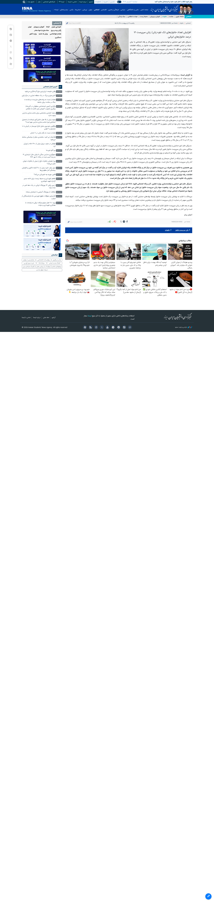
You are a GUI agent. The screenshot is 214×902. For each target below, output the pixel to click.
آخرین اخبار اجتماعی (50, 86)
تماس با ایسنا (72, 1)
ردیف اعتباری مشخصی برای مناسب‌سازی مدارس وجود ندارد (38, 114)
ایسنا (164, 8)
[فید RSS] (90, 327)
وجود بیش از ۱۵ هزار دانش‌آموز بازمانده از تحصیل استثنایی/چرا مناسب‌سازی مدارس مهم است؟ (38, 121)
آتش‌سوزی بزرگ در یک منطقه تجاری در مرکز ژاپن (38, 95)
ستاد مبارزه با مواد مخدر (41, 30)
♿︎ (208, 896)
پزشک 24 (41, 263)
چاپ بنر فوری (57, 260)
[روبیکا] (129, 327)
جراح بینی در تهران (28, 260)
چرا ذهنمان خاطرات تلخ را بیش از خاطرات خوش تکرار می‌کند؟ (39, 162)
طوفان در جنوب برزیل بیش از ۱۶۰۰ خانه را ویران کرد (39, 145)
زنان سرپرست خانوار (181, 230)
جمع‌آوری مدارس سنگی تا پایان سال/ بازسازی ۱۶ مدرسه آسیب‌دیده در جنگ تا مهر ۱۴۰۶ (39, 155)
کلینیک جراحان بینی (28, 266)
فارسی (112, 1)
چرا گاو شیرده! (50, 150)
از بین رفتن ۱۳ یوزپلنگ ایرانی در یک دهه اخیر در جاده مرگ (38, 186)
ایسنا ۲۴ (61, 1)
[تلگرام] (112, 327)
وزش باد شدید (43, 34)
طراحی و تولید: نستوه (181, 327)
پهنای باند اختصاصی (43, 260)
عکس (71, 10)
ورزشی (84, 10)
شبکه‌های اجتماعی (49, 1)
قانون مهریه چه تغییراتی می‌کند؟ (44, 174)
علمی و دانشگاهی (133, 10)
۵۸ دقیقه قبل (59, 126)
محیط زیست (144, 17)
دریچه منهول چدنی (42, 270)
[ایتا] (123, 327)
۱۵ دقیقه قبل (59, 100)
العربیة (106, 1)
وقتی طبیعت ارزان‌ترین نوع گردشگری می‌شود (40, 91)
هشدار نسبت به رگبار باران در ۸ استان (42, 133)
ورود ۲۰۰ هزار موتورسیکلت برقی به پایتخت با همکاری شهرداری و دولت (40, 204)
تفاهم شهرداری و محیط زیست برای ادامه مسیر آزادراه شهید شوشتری (39, 179)
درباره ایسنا (83, 1)
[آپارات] (84, 327)
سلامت (171, 17)
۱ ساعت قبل (59, 133)
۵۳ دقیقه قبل (59, 120)
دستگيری (58, 37)
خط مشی (46, 317)
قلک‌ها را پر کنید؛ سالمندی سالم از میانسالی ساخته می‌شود (38, 138)
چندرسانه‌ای (64, 10)
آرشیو (91, 1)
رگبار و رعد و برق (56, 30)
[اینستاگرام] (95, 327)
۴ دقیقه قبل (59, 91)
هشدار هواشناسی (55, 34)
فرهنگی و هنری (113, 10)
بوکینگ (48, 266)
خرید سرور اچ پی (29, 263)
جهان (90, 10)
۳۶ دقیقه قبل (59, 113)
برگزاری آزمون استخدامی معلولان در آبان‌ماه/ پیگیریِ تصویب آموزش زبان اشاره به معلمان (40, 107)
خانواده (164, 17)
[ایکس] (101, 327)
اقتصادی (104, 10)
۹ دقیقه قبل (59, 96)
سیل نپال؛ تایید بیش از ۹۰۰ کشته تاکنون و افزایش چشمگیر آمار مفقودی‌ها (38, 169)
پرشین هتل (40, 266)
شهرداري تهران (56, 27)
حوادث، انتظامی (132, 17)
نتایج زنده (31, 1)
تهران (30, 27)
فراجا (48, 27)
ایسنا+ (56, 10)
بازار (39, 1)
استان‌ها (77, 10)
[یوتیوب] (106, 327)
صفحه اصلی (144, 10)
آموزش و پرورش (155, 17)
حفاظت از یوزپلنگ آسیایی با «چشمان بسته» (40, 192)
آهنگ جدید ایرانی (54, 263)
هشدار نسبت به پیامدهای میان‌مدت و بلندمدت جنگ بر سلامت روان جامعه (39, 100)
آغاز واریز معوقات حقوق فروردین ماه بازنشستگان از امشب (38, 197)
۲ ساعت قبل (59, 155)
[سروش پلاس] (118, 327)
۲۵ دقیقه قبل (59, 106)
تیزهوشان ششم (56, 266)
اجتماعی (96, 10)
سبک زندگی (121, 17)
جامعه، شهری (180, 17)
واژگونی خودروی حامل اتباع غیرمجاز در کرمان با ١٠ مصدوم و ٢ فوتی (38, 127)
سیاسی (122, 10)
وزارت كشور (33, 34)
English (98, 1)
